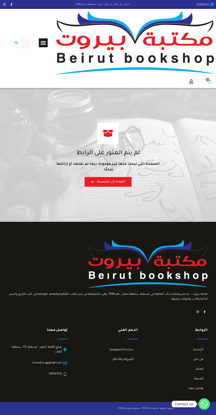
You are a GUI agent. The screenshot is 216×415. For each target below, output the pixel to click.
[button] (43, 42)
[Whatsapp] (204, 404)
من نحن (198, 359)
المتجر (199, 369)
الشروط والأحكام (123, 359)
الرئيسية (198, 349)
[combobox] (25, 43)
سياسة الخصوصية (122, 349)
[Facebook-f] (11, 4)
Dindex (122, 408)
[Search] (15, 43)
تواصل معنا (195, 388)
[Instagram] (4, 4)
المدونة (198, 378)
